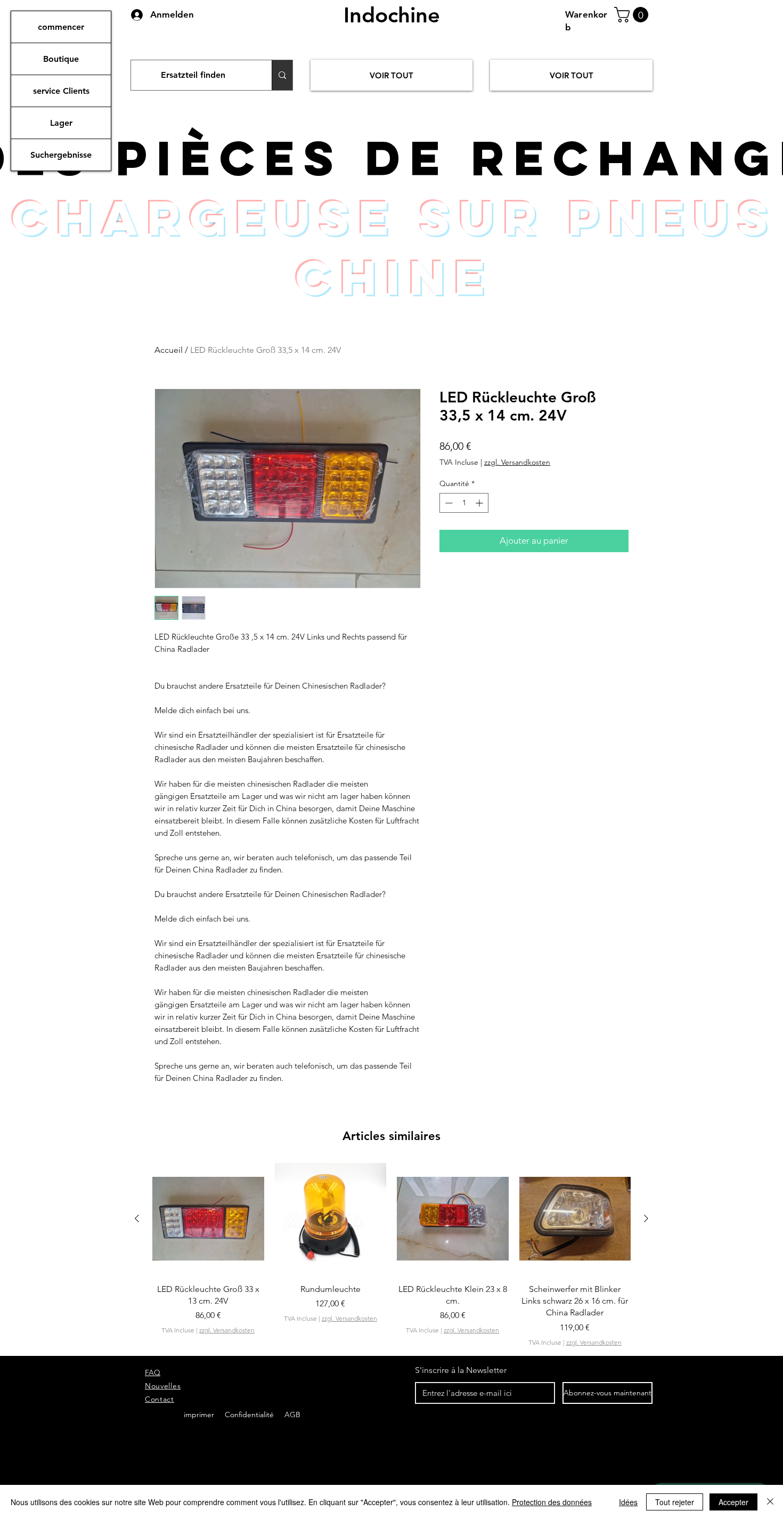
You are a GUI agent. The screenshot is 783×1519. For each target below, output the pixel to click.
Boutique (61, 59)
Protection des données (552, 1502)
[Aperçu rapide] (208, 1219)
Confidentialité (250, 1414)
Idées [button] (628, 1502)
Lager (61, 123)
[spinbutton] (464, 503)
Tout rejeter (674, 1502)
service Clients (61, 91)
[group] (391, 1261)
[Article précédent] (136, 1218)
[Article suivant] (646, 1218)
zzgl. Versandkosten (517, 462)
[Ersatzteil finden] (282, 75)
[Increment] (480, 503)
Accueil (168, 350)
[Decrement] (447, 503)
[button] (633, 14)
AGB (291, 1414)
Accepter (733, 1502)
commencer (61, 27)
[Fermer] (770, 1501)
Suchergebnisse (61, 155)
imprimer (199, 1414)
